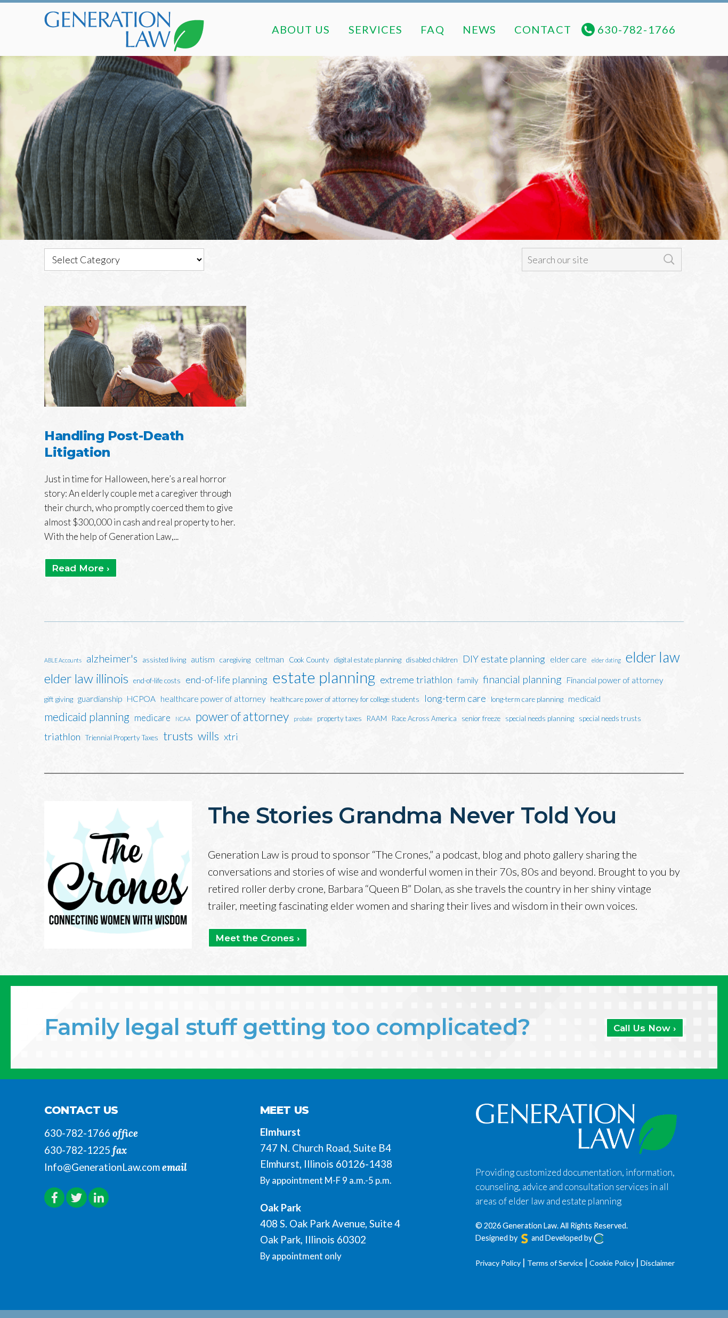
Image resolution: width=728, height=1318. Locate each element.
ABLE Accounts (63, 660)
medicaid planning (87, 716)
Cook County (309, 660)
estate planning (323, 677)
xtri (231, 736)
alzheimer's (111, 658)
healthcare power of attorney (212, 699)
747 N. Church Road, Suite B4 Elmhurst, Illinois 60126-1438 (326, 1156)
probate (303, 718)
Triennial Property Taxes (121, 737)
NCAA (183, 718)
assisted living (164, 660)
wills (208, 736)
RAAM (377, 718)
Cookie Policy (611, 1262)
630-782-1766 (77, 1133)
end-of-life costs (157, 680)
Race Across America (424, 718)
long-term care (455, 698)
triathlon (62, 736)
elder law (653, 657)
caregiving (235, 660)
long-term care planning (527, 699)
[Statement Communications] (524, 1237)
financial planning (522, 679)
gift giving (58, 699)
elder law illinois (86, 678)
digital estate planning (367, 660)
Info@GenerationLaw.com (102, 1167)
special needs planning (539, 718)
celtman (269, 659)
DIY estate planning (504, 659)
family (467, 680)
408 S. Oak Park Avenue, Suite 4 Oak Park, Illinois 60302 (330, 1232)
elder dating (606, 660)
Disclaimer (658, 1262)
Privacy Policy (498, 1262)
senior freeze (481, 718)
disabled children (432, 660)
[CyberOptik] (599, 1237)
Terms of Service (555, 1262)
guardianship (100, 699)
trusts (178, 736)
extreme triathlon (416, 679)
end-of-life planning (226, 679)
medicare (152, 717)
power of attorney (242, 716)
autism (203, 659)
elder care (568, 659)
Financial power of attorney (615, 680)
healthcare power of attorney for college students (344, 699)
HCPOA (141, 699)
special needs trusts (610, 718)
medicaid (584, 699)
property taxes (339, 718)
